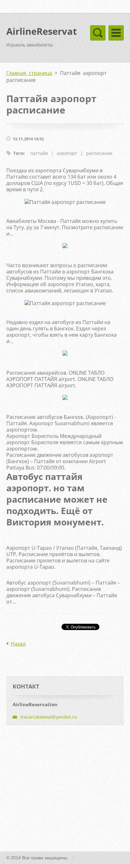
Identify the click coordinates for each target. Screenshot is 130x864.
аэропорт (67, 153)
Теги (18, 153)
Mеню (116, 32)
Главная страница (29, 73)
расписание (99, 153)
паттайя (39, 153)
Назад (18, 643)
